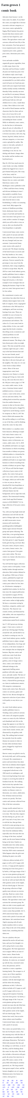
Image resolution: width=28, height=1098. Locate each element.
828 (3, 1091)
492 (12, 1080)
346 (8, 1080)
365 (12, 1091)
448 (17, 1091)
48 (16, 1080)
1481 (16, 1082)
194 (21, 1082)
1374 (21, 1089)
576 (13, 1094)
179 (12, 1082)
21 (3, 1089)
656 (8, 1096)
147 (3, 1096)
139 (7, 1089)
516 (12, 1096)
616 (12, 1089)
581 (21, 1091)
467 (8, 1091)
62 (22, 1094)
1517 (4, 1094)
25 (8, 1087)
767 (3, 1080)
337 (16, 1089)
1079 (13, 1087)
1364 (18, 1085)
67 (3, 1082)
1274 (4, 1085)
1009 (9, 1085)
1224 (18, 1094)
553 (23, 1085)
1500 (18, 1087)
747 (9, 1094)
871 (14, 1085)
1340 (21, 1080)
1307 (23, 1087)
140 (7, 1082)
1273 (4, 1087)
